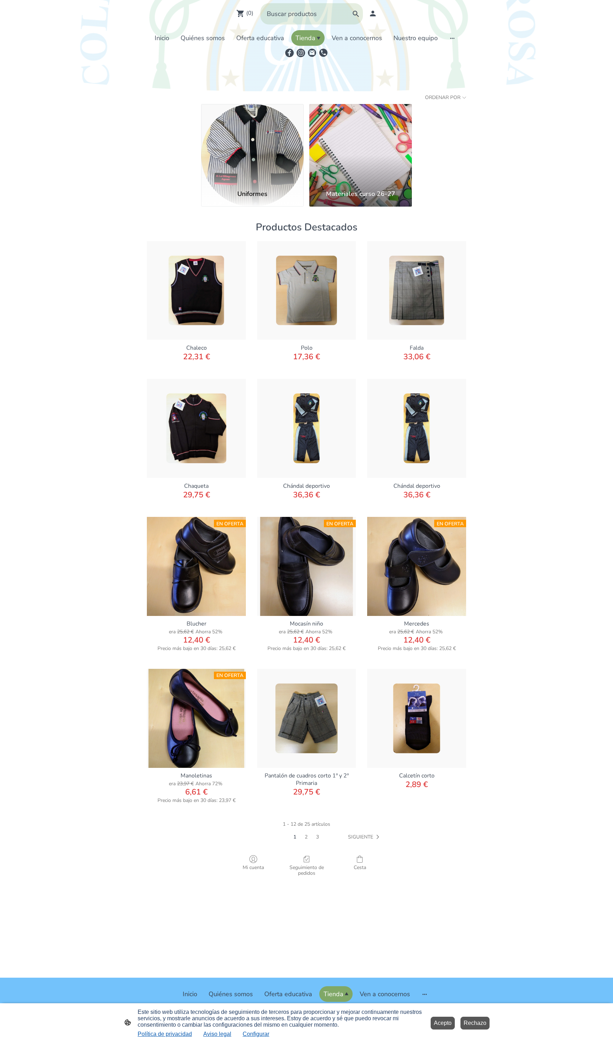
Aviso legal (217, 1034)
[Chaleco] (196, 290)
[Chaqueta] (196, 428)
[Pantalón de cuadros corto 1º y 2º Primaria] (306, 718)
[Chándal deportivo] (306, 428)
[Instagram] (301, 53)
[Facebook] (289, 53)
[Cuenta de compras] (373, 13)
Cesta (360, 867)
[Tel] (323, 53)
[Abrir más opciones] (452, 38)
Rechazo (475, 1023)
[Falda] (416, 290)
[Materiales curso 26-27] (360, 144)
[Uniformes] (252, 144)
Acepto (443, 1023)
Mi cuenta (253, 867)
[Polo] (306, 290)
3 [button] (317, 837)
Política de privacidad (165, 1034)
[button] (365, 837)
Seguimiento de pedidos (306, 870)
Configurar (256, 1034)
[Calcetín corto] (416, 718)
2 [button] (306, 837)
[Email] (312, 53)
